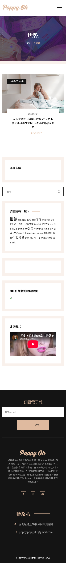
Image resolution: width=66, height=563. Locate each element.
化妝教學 (18, 237)
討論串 (14, 229)
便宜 (15, 233)
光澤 (20, 228)
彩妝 (24, 228)
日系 (37, 233)
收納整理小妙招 (17, 81)
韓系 (24, 219)
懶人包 (33, 238)
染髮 (48, 220)
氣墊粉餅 (37, 224)
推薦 (13, 219)
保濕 (46, 233)
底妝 (29, 219)
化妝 (50, 238)
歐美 (52, 220)
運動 (41, 233)
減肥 (19, 220)
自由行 (21, 224)
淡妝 (33, 233)
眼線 (20, 233)
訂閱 (37, 425)
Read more (36, 133)
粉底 (24, 233)
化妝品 (46, 224)
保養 (30, 228)
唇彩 (50, 233)
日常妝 (39, 237)
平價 (38, 219)
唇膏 (41, 228)
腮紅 (14, 242)
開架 (44, 219)
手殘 (27, 224)
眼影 (27, 237)
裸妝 (34, 220)
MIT (51, 224)
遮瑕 (11, 224)
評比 (16, 224)
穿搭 (31, 224)
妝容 (51, 229)
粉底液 (46, 229)
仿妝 (36, 228)
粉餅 (29, 233)
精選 (45, 238)
